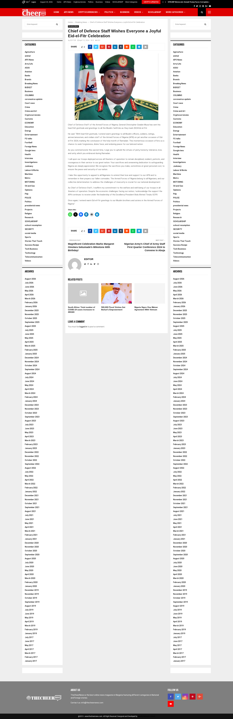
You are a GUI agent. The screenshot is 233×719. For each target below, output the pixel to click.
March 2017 (30, 653)
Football (28, 142)
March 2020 (30, 578)
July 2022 (29, 472)
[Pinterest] (193, 697)
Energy (28, 131)
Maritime (29, 174)
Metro (27, 178)
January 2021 (31, 539)
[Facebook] (171, 697)
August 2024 (30, 373)
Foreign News (31, 147)
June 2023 (29, 428)
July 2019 (29, 610)
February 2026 (31, 302)
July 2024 (29, 377)
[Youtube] (171, 704)
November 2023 (32, 409)
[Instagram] (185, 697)
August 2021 (30, 511)
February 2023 (31, 444)
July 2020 (29, 562)
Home (59, 2)
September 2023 (32, 417)
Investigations (31, 162)
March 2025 (30, 346)
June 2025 (29, 334)
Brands (28, 79)
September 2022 (32, 464)
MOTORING (30, 182)
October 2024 (31, 365)
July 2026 (29, 283)
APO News (67, 2)
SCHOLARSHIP (117, 2)
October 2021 (31, 503)
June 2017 (29, 641)
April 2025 (29, 342)
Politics (90, 2)
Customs (29, 119)
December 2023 (32, 405)
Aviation (28, 72)
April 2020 (29, 574)
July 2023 (29, 425)
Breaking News (73, 26)
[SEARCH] (57, 24)
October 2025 (31, 318)
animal (28, 56)
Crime (27, 107)
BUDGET (28, 87)
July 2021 (29, 515)
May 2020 (29, 570)
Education (29, 127)
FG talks (28, 139)
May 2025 (29, 338)
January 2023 (31, 448)
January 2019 (31, 633)
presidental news (32, 205)
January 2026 (31, 306)
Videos (107, 2)
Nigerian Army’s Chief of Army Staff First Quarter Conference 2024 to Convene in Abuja (144, 247)
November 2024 (32, 362)
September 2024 (32, 369)
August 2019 (30, 606)
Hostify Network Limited (146, 716)
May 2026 (29, 291)
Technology (30, 253)
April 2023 (29, 436)
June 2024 (29, 381)
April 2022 (29, 480)
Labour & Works (32, 170)
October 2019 (31, 598)
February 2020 (31, 582)
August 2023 (30, 421)
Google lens (30, 150)
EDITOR (73, 40)
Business (99, 2)
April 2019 (29, 621)
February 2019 (31, 629)
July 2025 (29, 330)
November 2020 (32, 547)
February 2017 (31, 657)
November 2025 (32, 314)
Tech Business (31, 249)
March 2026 (30, 298)
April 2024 (29, 389)
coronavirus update (33, 99)
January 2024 (31, 401)
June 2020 (29, 566)
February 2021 (31, 535)
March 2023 (30, 440)
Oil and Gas (30, 186)
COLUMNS (29, 95)
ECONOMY (29, 123)
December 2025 (32, 310)
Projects (28, 210)
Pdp (26, 194)
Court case (30, 103)
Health (28, 154)
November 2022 (32, 456)
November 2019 (32, 594)
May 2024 (29, 385)
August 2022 (30, 468)
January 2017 (31, 661)
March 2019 (30, 626)
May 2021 (29, 523)
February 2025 (31, 350)
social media (30, 233)
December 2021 (32, 495)
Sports (28, 237)
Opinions (28, 190)
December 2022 (32, 452)
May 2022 (29, 476)
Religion (28, 213)
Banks (27, 76)
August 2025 (30, 326)
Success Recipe (32, 245)
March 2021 (30, 531)
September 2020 (32, 555)
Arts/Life (29, 64)
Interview (29, 158)
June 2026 (29, 287)
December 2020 (32, 543)
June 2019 (29, 614)
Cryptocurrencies (79, 2)
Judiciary (29, 166)
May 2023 (29, 432)
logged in (83, 327)
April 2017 (29, 649)
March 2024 (30, 393)
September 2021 (32, 507)
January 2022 (31, 491)
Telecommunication (33, 257)
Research (29, 217)
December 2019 (32, 590)
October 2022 (31, 460)
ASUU (27, 68)
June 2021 (29, 519)
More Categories (131, 2)
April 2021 (29, 527)
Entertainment (31, 135)
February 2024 (31, 397)
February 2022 (31, 488)
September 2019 (32, 602)
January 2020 (31, 586)
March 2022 (30, 484)
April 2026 (29, 295)
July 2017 (29, 637)
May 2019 (29, 618)
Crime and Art (31, 111)
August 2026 (30, 279)
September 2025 (32, 322)
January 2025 (31, 354)
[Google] (200, 697)
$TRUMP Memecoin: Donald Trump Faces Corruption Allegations (192, 2)
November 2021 (32, 499)
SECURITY (29, 229)
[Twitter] (178, 697)
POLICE (28, 198)
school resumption (33, 225)
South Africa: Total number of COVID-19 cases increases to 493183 (81, 309)
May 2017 (29, 645)
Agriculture (30, 52)
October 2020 (31, 551)
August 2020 (30, 558)
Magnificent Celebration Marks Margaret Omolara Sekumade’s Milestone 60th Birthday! (91, 247)
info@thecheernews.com (92, 703)
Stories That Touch (33, 241)
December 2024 (32, 358)
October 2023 (31, 413)
